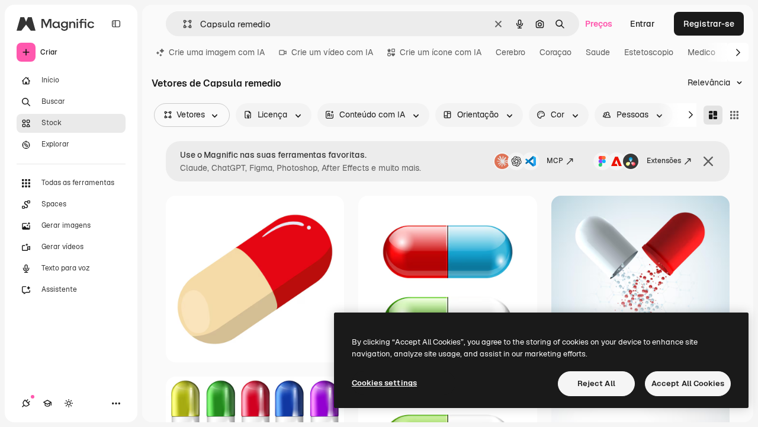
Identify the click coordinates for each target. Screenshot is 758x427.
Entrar (642, 23)
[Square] (734, 115)
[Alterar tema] (68, 403)
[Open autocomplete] (182, 24)
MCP (555, 160)
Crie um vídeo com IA (332, 52)
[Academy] (47, 403)
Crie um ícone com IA (440, 52)
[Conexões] (26, 403)
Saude (598, 52)
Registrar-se (708, 23)
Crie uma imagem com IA (217, 52)
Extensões (664, 160)
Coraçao (555, 52)
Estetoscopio (648, 52)
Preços (598, 23)
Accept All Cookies (687, 383)
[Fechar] (708, 161)
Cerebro (510, 52)
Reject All (596, 383)
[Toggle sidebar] (116, 23)
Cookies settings (384, 383)
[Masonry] (713, 115)
